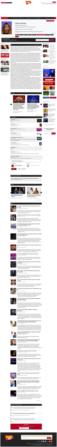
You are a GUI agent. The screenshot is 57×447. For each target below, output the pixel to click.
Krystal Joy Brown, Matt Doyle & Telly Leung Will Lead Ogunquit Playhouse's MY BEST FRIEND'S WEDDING (28, 340)
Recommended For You (46, 101)
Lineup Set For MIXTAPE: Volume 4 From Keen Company (24, 29)
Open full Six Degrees (22, 168)
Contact (33, 443)
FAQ (17, 36)
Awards (47, 34)
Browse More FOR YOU (49, 124)
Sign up (53, 133)
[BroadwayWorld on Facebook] (41, 441)
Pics (25, 34)
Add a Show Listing (9, 2)
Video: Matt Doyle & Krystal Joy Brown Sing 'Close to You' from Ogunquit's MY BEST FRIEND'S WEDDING (34, 195)
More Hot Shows (46, 97)
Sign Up (31, 428)
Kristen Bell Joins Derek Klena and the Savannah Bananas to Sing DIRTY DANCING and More (53, 57)
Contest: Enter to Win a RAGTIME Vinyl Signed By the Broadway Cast (5, 57)
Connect (13, 168)
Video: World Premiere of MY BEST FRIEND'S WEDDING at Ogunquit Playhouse (17, 195)
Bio (17, 34)
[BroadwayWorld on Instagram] (43, 441)
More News (38, 400)
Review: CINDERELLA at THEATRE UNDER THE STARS (27, 390)
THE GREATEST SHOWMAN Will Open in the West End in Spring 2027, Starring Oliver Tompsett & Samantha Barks (5, 71)
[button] (55, 18)
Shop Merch (3, 2)
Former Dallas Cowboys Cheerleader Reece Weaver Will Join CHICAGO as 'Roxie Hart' (5, 49)
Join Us (36, 443)
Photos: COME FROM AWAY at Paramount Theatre (18, 112)
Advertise (27, 443)
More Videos (38, 200)
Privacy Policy (50, 444)
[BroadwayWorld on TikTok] (47, 441)
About (31, 443)
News (30, 34)
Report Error (50, 443)
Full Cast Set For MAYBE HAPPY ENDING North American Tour (5, 64)
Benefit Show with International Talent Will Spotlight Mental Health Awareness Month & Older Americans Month (28, 382)
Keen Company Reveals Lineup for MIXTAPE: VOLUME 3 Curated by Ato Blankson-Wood (29, 31)
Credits (34, 34)
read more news (53, 33)
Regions (44, 443)
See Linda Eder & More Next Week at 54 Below (27, 350)
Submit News (40, 443)
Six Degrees (41, 34)
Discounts (53, 97)
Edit (52, 34)
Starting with (13, 163)
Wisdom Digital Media (38, 444)
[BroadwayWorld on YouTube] (51, 441)
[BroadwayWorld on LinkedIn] (45, 441)
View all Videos (45, 65)
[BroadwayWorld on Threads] (49, 441)
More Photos (38, 115)
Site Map (47, 443)
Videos (21, 34)
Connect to (28, 163)
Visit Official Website (50, 20)
